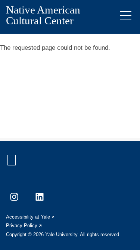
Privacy (24, 225)
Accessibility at (30, 217)
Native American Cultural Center (43, 15)
